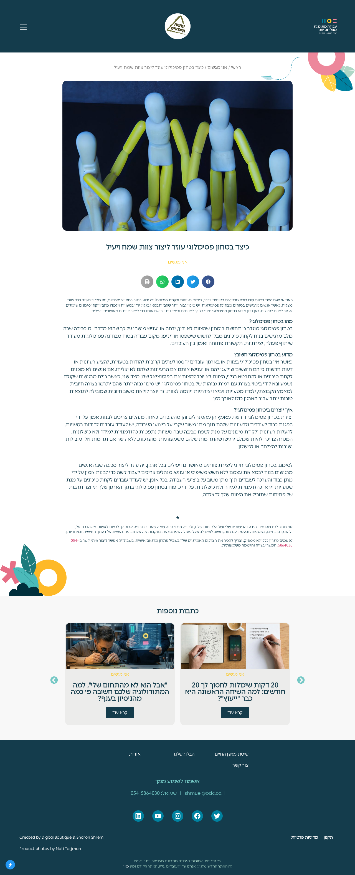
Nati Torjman (68, 848)
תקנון (328, 837)
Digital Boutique (57, 837)
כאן (126, 866)
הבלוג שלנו (184, 754)
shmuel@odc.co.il (205, 793)
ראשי (236, 67)
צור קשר (240, 765)
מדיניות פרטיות (304, 837)
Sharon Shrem (90, 837)
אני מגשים (217, 67)
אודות (135, 754)
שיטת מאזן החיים (231, 754)
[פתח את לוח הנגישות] (10, 864)
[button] (208, 281)
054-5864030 (145, 793)
